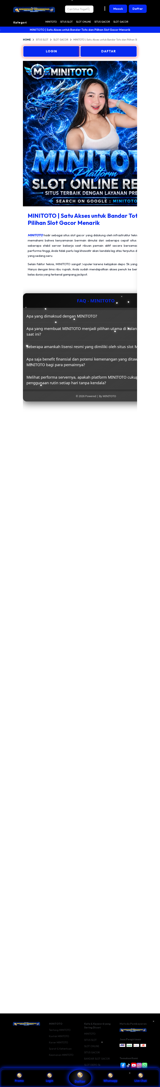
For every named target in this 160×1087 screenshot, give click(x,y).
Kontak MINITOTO (59, 1036)
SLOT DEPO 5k (92, 1064)
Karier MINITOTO (58, 1042)
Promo (19, 1081)
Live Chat (140, 1081)
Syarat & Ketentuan (60, 1048)
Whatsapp (110, 1081)
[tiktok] (127, 1065)
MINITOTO (51, 21)
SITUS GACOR (102, 21)
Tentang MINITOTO (60, 1030)
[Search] (88, 9)
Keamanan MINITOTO (61, 1054)
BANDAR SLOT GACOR (97, 1058)
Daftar (80, 1081)
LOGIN (51, 51)
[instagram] (138, 1065)
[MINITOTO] (34, 6)
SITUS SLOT (66, 21)
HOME (27, 39)
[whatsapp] (143, 1065)
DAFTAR (108, 51)
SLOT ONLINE (83, 21)
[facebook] (122, 1065)
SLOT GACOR (120, 21)
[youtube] (133, 1065)
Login (49, 1081)
